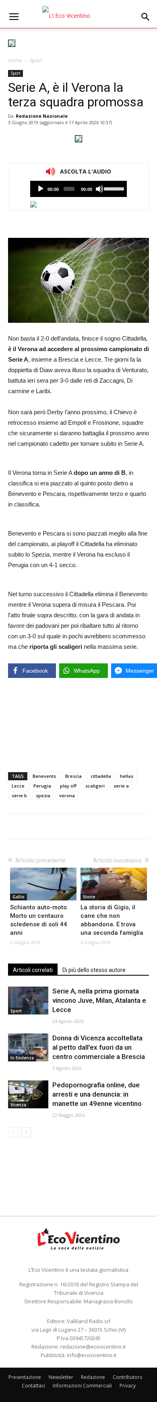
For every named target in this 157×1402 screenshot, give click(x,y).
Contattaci (33, 1385)
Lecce (18, 786)
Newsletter (61, 1377)
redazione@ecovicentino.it (93, 1346)
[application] (78, 189)
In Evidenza (22, 1058)
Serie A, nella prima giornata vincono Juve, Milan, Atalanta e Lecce (99, 1000)
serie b (19, 795)
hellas (126, 776)
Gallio (18, 897)
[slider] (113, 188)
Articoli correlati (33, 970)
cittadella (101, 776)
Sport (36, 60)
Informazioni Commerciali (82, 1385)
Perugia (42, 786)
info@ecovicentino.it (91, 1355)
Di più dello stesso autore (94, 970)
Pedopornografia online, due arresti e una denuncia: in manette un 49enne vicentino (97, 1094)
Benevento (44, 776)
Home (15, 60)
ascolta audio (41, 189)
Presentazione (24, 1377)
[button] (145, 17)
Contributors (127, 1377)
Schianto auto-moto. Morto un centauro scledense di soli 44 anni (39, 920)
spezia (43, 795)
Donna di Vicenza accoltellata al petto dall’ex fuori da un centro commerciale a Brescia (98, 1047)
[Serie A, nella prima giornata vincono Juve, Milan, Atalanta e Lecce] (28, 1000)
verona (67, 795)
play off (68, 786)
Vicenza (18, 1105)
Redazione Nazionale (42, 116)
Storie (89, 897)
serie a (121, 786)
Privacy (128, 1385)
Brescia (73, 776)
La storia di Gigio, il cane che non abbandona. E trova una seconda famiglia (112, 920)
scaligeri (95, 786)
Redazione (93, 1377)
